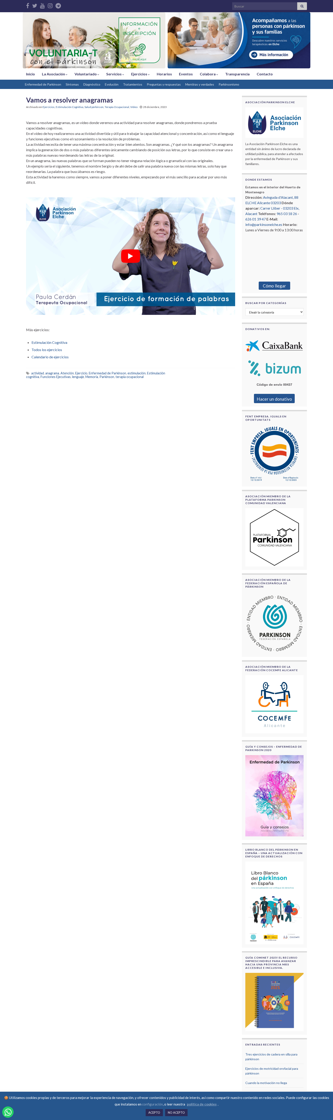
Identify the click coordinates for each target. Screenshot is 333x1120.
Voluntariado (86, 74)
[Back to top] (322, 1109)
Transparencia (237, 74)
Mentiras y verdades (199, 84)
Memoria (91, 377)
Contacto (265, 74)
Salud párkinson (94, 107)
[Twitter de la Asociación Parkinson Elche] (34, 5)
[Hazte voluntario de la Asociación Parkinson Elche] (94, 40)
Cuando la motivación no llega (266, 1083)
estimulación (137, 373)
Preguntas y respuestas (164, 84)
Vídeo (134, 107)
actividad (37, 373)
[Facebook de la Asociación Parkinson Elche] (27, 5)
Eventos (186, 74)
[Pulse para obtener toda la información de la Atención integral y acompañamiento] (239, 40)
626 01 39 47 (255, 219)
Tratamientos (132, 84)
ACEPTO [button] (154, 1112)
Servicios (114, 74)
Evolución (111, 84)
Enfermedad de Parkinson (43, 84)
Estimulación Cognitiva (69, 107)
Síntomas (72, 84)
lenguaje (78, 377)
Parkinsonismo (229, 84)
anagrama (52, 373)
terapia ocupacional (130, 377)
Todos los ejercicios (46, 349)
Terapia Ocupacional (117, 107)
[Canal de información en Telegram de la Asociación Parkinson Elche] (58, 5)
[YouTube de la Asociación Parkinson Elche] (42, 5)
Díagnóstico (91, 84)
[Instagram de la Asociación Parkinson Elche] (50, 5)
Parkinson (106, 377)
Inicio (30, 74)
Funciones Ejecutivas (56, 377)
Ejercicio (81, 373)
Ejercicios (139, 74)
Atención (67, 373)
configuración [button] (152, 1104)
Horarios (164, 74)
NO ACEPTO (176, 1112)
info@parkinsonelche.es (263, 224)
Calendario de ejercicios (50, 357)
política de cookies (202, 1104)
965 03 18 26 (287, 213)
